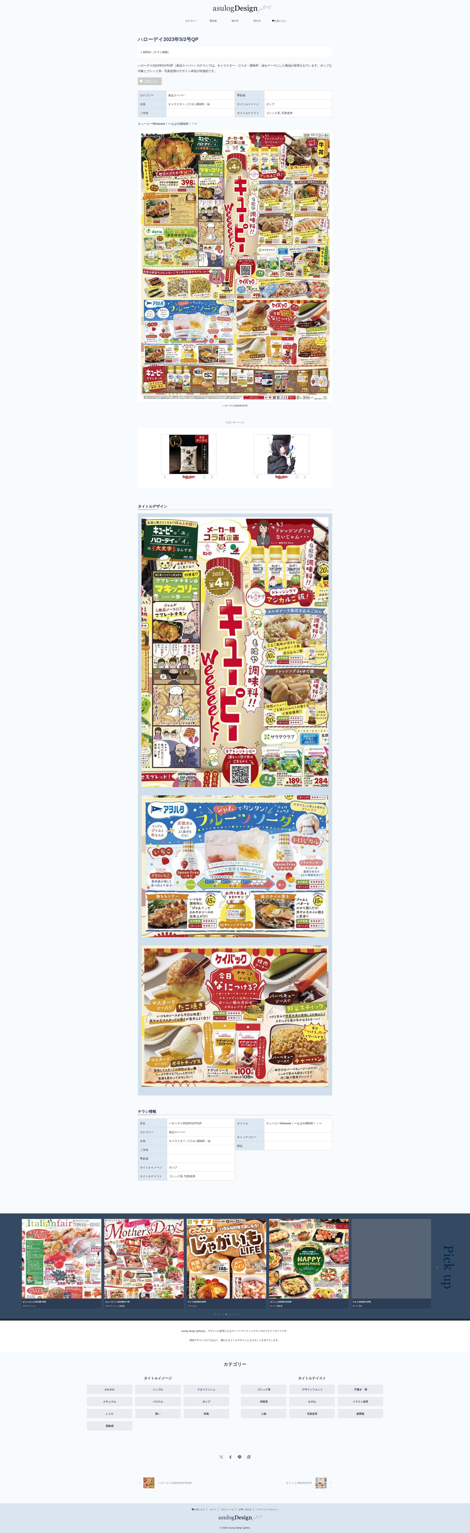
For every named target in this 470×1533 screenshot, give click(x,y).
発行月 (257, 20)
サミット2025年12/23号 (77, 1301)
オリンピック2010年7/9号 (408, 1301)
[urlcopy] (248, 1457)
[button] (18, 1267)
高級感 (76, 1306)
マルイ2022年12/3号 (158, 1301)
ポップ (69, 1306)
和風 (242, 1306)
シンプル (235, 1306)
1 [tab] (215, 1314)
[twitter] (221, 1457)
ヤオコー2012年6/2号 (323, 1301)
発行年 (235, 20)
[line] (239, 1457)
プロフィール (227, 1509)
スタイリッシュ (402, 1306)
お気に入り (151, 81)
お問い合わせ (245, 1509)
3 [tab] (223, 1314)
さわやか (317, 1306)
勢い (157, 1306)
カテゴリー (191, 20)
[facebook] (230, 1457)
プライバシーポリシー (267, 1509)
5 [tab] (230, 1314)
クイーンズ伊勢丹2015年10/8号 (246, 1301)
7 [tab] (237, 1314)
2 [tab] (219, 1314)
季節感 (213, 20)
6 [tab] (234, 1314)
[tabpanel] (105, 1263)
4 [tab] (226, 1314)
